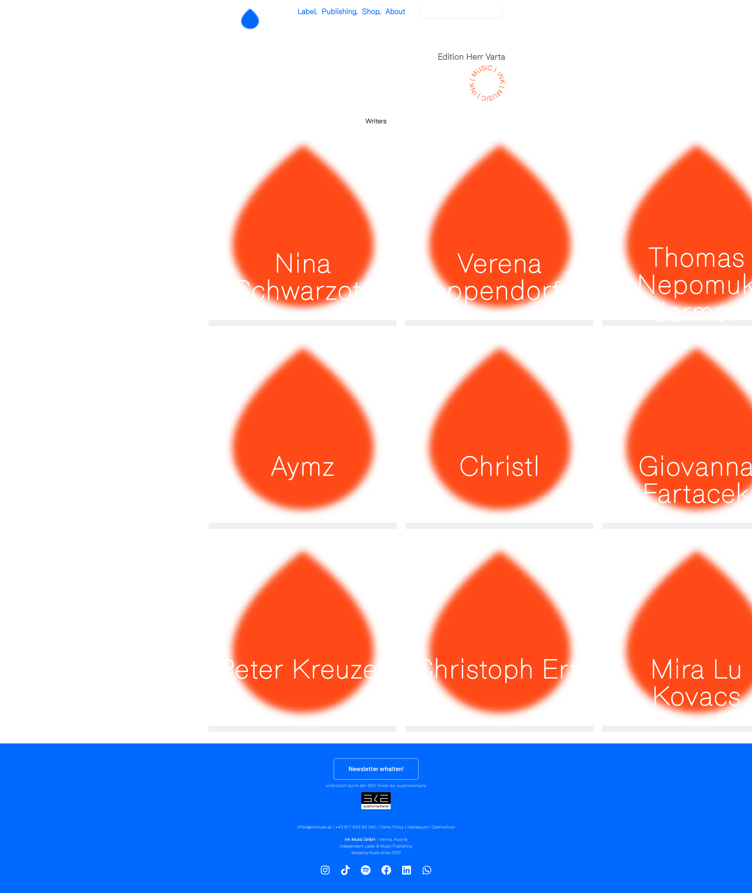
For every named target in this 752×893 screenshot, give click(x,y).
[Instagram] (523, 13)
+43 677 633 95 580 (356, 827)
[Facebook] (386, 870)
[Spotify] (535, 13)
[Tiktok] (345, 870)
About (395, 11)
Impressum (417, 827)
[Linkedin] (406, 870)
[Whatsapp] (427, 870)
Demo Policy (392, 827)
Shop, (371, 11)
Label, (307, 11)
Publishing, (340, 11)
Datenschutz (443, 827)
